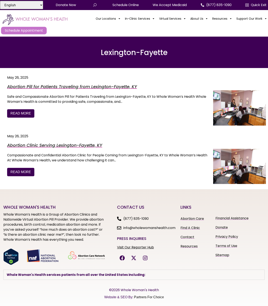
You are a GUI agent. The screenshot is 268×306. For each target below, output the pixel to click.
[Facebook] (122, 258)
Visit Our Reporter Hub (135, 247)
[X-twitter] (134, 258)
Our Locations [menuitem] (106, 19)
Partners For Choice (149, 297)
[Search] (95, 5)
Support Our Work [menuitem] (249, 19)
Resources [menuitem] (219, 19)
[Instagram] (145, 258)
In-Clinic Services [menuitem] (137, 19)
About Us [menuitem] (196, 19)
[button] (256, 5)
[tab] (134, 275)
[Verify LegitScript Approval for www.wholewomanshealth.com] (11, 264)
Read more (20, 113)
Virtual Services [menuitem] (170, 19)
